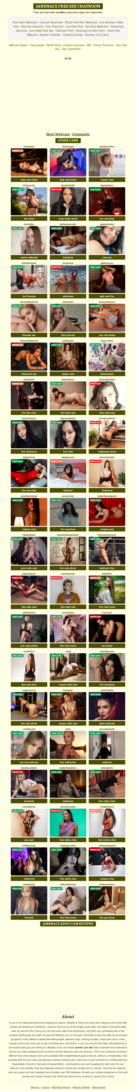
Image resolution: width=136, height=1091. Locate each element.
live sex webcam (29, 762)
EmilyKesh (68, 340)
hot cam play (107, 218)
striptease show (107, 451)
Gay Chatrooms (71, 49)
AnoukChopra (68, 806)
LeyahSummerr (29, 767)
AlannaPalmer (107, 457)
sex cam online (29, 645)
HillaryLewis (29, 534)
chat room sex (107, 412)
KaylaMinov (107, 185)
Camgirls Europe (73, 34)
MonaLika (29, 224)
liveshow (68, 257)
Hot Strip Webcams (96, 26)
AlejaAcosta (68, 457)
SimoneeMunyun (107, 534)
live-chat (68, 451)
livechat (29, 917)
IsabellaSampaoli (107, 496)
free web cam (68, 412)
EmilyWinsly (29, 845)
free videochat (68, 762)
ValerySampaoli (107, 845)
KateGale (68, 690)
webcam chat (107, 568)
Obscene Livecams (32, 26)
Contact (45, 1087)
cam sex (107, 257)
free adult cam (68, 878)
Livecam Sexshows (51, 22)
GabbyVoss (107, 263)
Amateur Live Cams (97, 34)
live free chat (29, 412)
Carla (68, 651)
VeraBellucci (107, 806)
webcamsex (107, 373)
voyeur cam (107, 179)
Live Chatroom (55, 26)
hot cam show (68, 568)
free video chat (107, 801)
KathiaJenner (107, 651)
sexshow (29, 801)
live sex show (107, 917)
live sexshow (68, 529)
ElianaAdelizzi (68, 418)
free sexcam (68, 335)
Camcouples (37, 45)
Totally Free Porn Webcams (81, 22)
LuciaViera (68, 263)
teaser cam (68, 373)
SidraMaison (29, 573)
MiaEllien (107, 573)
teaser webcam (29, 257)
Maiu (68, 729)
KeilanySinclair (68, 224)
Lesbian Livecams (74, 45)
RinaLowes (29, 146)
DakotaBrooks (68, 884)
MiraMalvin (107, 767)
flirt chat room (68, 645)
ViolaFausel (29, 729)
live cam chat (29, 684)
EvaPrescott (29, 690)
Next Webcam (58, 134)
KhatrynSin (29, 185)
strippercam (107, 529)
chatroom (107, 490)
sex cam (29, 839)
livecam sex (29, 335)
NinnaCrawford (107, 418)
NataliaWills (107, 690)
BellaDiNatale (29, 263)
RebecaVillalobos (29, 340)
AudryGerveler (68, 845)
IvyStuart (107, 612)
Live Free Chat (74, 26)
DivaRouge (68, 146)
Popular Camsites (50, 34)
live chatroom (29, 451)
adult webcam (107, 723)
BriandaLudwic (107, 379)
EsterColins (107, 340)
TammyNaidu (68, 573)
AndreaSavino (107, 884)
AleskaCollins (107, 146)
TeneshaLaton (29, 418)
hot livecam (29, 296)
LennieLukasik (107, 729)
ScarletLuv (29, 651)
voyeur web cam (68, 684)
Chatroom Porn (65, 30)
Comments (81, 134)
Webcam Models (81, 1087)
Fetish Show (54, 45)
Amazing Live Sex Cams (90, 30)
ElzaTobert (68, 301)
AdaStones (29, 457)
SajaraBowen (107, 224)
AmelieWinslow (29, 496)
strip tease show (68, 218)
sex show (29, 218)
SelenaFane (68, 612)
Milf (89, 45)
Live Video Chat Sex (41, 30)
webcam (68, 490)
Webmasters (98, 1087)
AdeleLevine (29, 612)
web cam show (29, 179)
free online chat (107, 839)
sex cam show (107, 335)
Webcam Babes (18, 45)
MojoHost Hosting (61, 1087)
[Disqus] (68, 969)
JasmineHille (68, 185)
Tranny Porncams (103, 45)
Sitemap (35, 1087)
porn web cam (29, 568)
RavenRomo (68, 496)
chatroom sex (29, 373)
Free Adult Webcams (25, 22)
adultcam (68, 296)
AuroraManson (107, 301)
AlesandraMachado (68, 534)
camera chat (29, 529)
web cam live (107, 296)
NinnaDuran (29, 806)
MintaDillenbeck (29, 301)
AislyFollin (29, 379)
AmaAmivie (29, 884)
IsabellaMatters (68, 767)
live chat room (107, 606)
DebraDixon (68, 379)
